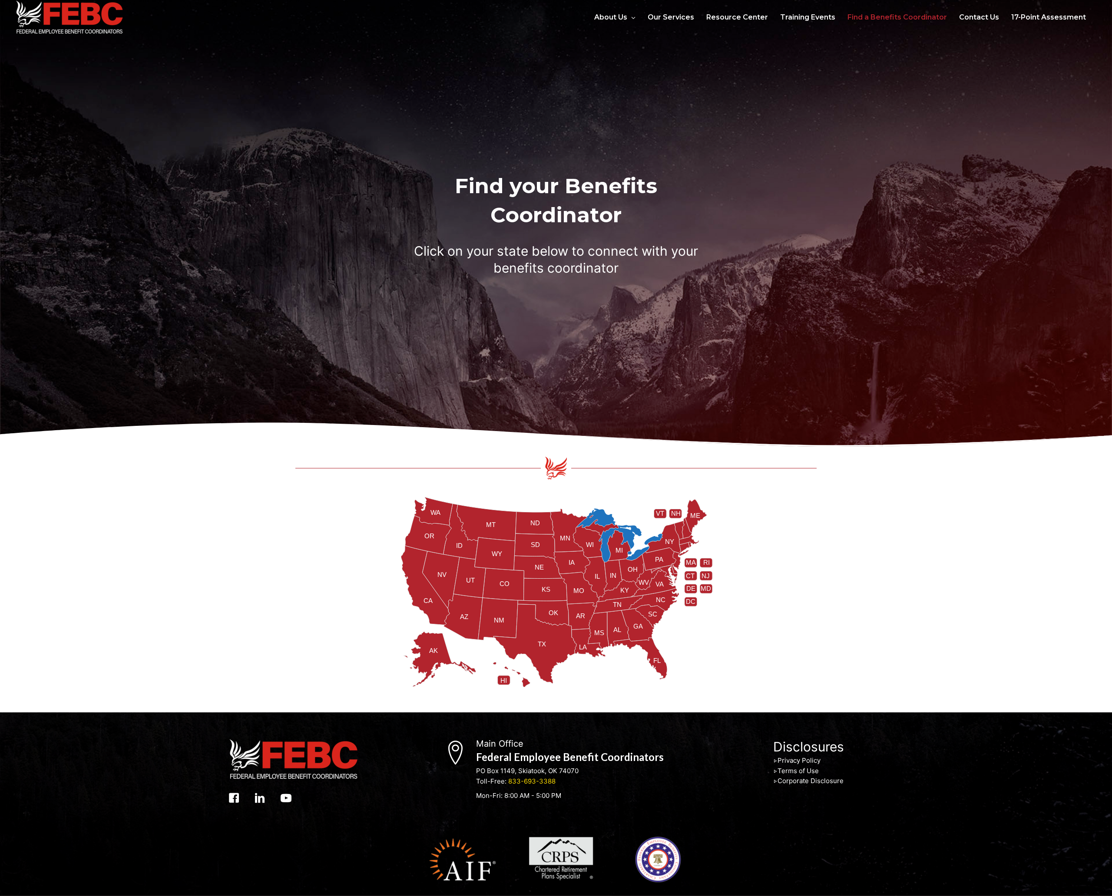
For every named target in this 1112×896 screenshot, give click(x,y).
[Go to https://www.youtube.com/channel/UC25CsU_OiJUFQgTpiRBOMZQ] (286, 799)
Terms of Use (798, 771)
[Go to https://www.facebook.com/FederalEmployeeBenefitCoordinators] (233, 799)
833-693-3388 (532, 781)
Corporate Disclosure (811, 781)
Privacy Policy (799, 760)
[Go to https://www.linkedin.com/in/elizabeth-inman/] (260, 799)
